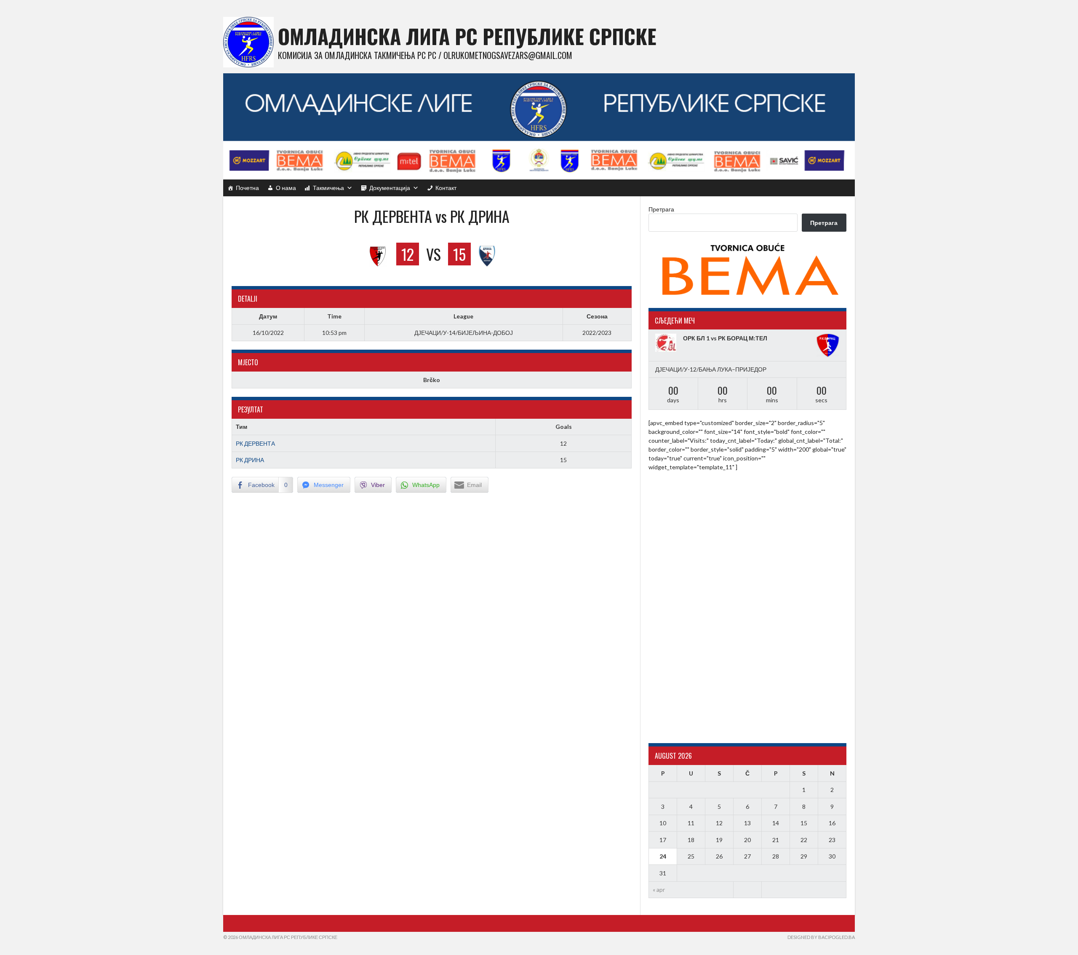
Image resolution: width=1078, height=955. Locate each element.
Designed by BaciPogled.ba (821, 937)
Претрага (661, 209)
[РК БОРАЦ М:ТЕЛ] (828, 345)
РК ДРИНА (250, 459)
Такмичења (328, 187)
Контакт (445, 187)
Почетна (247, 187)
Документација (389, 187)
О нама (286, 187)
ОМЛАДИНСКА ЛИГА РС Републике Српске (467, 36)
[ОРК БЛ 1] (667, 343)
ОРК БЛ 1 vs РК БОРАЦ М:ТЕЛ (725, 338)
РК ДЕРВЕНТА (255, 443)
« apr (659, 889)
